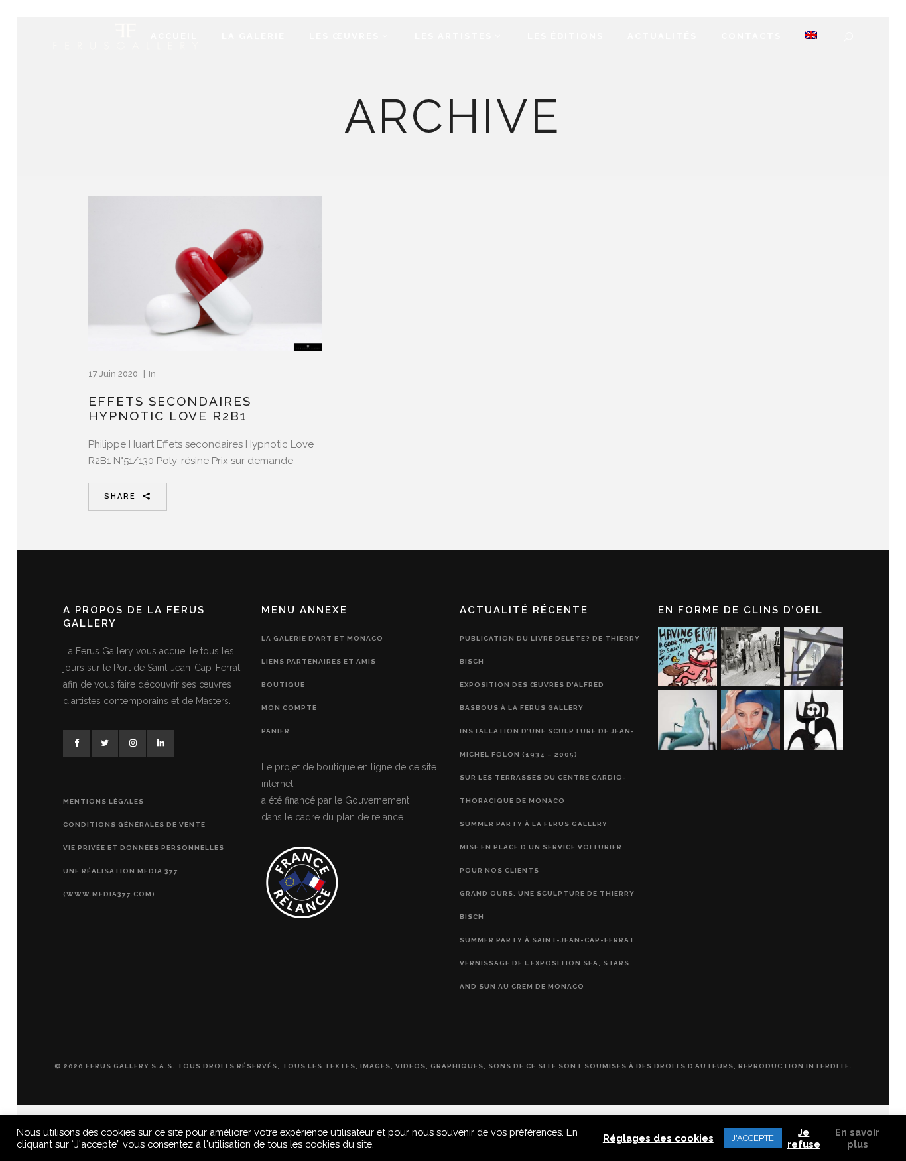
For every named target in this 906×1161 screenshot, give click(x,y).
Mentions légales (103, 801)
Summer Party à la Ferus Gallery (534, 823)
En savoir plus (857, 1138)
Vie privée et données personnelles (143, 847)
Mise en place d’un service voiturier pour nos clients (541, 858)
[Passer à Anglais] (811, 36)
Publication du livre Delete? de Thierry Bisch (550, 650)
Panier (275, 731)
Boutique (283, 684)
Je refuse (803, 1138)
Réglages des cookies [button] (658, 1138)
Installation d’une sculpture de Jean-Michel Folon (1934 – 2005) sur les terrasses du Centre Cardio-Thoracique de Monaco (547, 765)
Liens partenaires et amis (318, 661)
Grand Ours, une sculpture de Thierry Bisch (547, 905)
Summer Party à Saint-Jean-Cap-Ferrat (547, 940)
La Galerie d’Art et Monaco (322, 638)
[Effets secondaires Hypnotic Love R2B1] (205, 273)
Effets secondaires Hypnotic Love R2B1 (169, 408)
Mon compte (289, 707)
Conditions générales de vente (134, 824)
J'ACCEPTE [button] (753, 1138)
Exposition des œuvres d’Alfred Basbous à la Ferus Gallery (532, 696)
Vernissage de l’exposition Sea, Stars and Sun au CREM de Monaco (544, 974)
